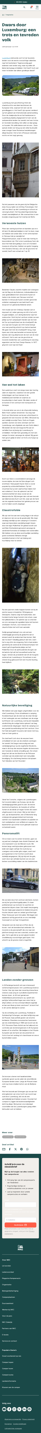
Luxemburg (6, 58)
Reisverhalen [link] (20, 1137)
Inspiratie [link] (9, 15)
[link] (4, 7)
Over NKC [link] (6, 1260)
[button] (31, 7)
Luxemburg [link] (8, 1137)
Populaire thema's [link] (9, 1350)
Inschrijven (18, 1225)
